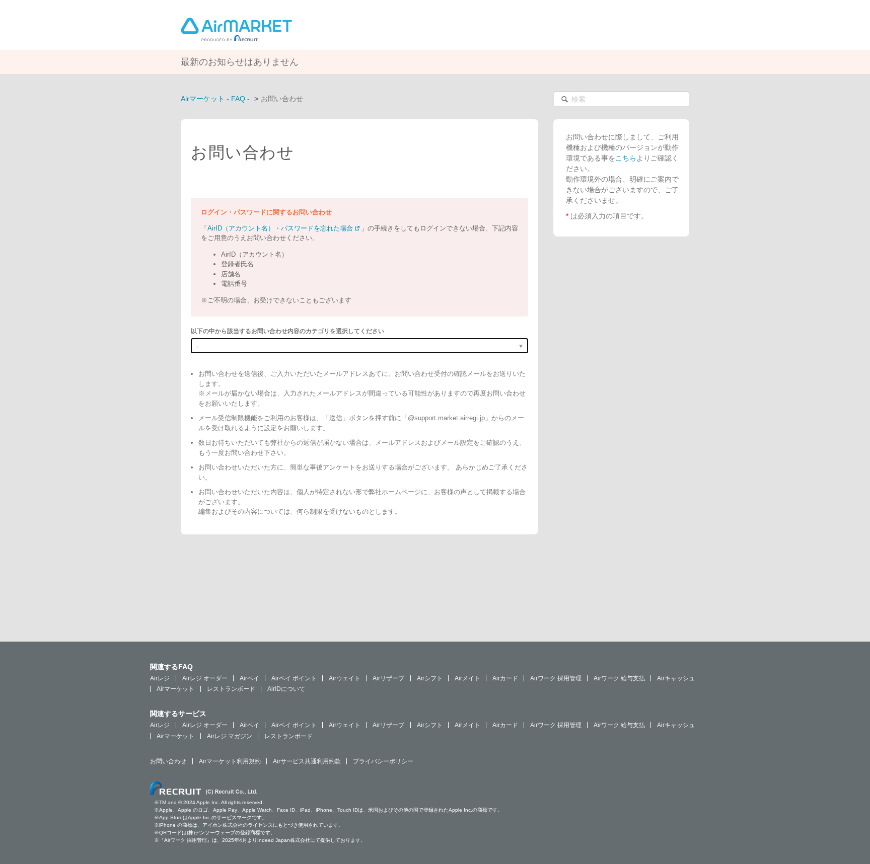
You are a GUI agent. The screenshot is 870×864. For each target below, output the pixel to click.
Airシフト (430, 678)
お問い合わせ (168, 761)
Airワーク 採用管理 (556, 678)
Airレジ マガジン (229, 736)
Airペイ (249, 678)
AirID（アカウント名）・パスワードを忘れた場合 (280, 228)
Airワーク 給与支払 (619, 678)
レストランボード (231, 689)
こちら (625, 158)
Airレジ (160, 678)
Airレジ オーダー (205, 678)
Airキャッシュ (676, 678)
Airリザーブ (388, 678)
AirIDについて (286, 689)
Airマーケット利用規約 (230, 761)
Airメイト (467, 678)
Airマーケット (175, 689)
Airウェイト (344, 678)
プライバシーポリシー (383, 761)
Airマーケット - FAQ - (215, 99)
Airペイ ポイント (294, 678)
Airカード (505, 678)
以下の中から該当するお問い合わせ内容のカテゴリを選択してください (287, 331)
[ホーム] (236, 28)
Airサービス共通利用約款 (307, 761)
